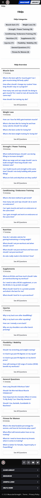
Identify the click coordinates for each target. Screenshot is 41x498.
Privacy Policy (34, 494)
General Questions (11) (21, 47)
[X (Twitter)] (38, 462)
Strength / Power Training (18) (20, 29)
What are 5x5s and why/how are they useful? (20, 178)
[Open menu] (3, 2)
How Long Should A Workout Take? (16, 387)
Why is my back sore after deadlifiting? (17, 315)
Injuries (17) (9, 43)
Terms (25, 494)
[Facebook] (24, 462)
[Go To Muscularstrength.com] (8, 2)
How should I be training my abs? (15, 99)
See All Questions (20, 105)
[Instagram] (28, 462)
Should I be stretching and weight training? (19, 350)
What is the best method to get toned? (17, 198)
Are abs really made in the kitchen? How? (18, 256)
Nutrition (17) (11, 38)
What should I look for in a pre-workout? (18, 295)
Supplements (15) (28, 38)
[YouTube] (33, 462)
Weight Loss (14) (29, 25)
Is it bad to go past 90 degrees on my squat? (19, 354)
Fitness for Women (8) (20, 52)
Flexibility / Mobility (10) (27, 43)
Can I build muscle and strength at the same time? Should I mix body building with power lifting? (19, 171)
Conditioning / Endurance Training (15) (20, 34)
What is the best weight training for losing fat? (20, 134)
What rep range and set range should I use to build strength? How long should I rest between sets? (20, 162)
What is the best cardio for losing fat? (17, 130)
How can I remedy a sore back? (14, 323)
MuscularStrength (14, 494)
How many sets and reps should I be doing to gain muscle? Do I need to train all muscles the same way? (20, 93)
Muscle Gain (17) (12, 25)
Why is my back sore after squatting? (17, 319)
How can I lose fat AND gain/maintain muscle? (20, 119)
